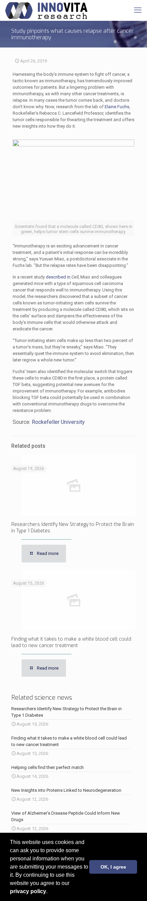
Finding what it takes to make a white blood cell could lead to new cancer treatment (71, 642)
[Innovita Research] (46, 10)
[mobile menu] (138, 10)
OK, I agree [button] (113, 867)
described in (58, 277)
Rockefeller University (58, 422)
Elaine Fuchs (117, 106)
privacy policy (28, 891)
